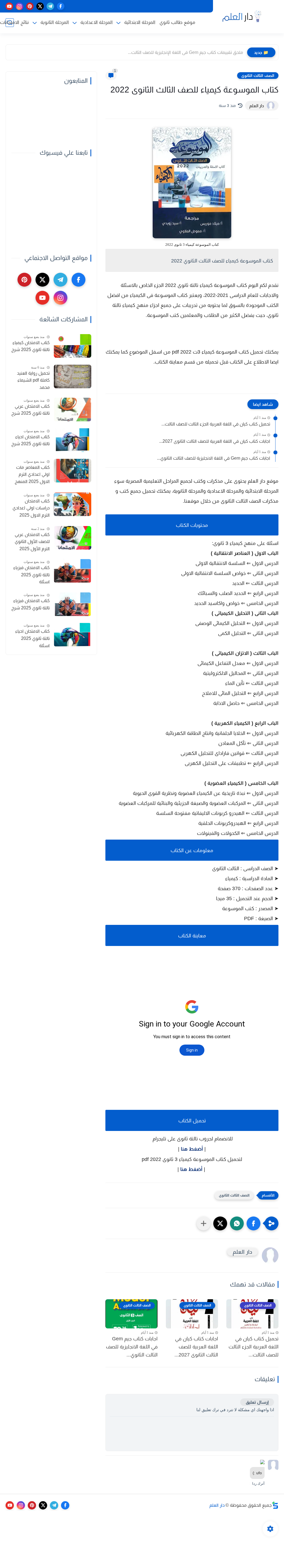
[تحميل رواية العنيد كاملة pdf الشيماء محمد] (72, 376)
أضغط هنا (192, 1149)
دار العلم (217, 1505)
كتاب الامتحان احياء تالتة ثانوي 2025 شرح (30, 440)
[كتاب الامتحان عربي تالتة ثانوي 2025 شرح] (72, 409)
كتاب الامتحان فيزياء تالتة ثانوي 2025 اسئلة (31, 574)
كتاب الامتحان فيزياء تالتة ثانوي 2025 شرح (30, 604)
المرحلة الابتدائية (139, 22)
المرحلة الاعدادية (96, 22)
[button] (253, 1223)
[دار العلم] (241, 16)
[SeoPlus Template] (275, 1505)
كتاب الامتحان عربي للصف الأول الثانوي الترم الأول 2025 (32, 541)
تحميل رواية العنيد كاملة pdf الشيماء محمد (33, 380)
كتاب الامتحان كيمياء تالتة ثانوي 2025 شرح (30, 346)
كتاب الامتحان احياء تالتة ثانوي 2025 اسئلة (32, 638)
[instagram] (19, 6)
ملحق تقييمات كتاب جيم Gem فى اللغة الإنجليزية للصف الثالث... (185, 52)
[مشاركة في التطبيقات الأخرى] (204, 1223)
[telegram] (50, 6)
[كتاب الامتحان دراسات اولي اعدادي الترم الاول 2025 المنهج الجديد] (72, 504)
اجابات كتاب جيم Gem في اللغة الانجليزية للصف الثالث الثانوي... (213, 458)
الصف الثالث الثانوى (257, 75)
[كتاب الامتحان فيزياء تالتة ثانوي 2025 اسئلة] (72, 571)
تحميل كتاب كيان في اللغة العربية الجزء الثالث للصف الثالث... (215, 424)
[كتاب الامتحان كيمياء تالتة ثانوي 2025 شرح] (72, 346)
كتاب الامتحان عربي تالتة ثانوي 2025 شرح (30, 410)
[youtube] (9, 6)
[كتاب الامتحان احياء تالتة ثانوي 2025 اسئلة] (72, 635)
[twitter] (40, 6)
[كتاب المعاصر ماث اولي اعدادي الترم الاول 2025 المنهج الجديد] (72, 470)
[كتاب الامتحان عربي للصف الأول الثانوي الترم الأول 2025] (72, 538)
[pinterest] (30, 6)
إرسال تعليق (257, 1402)
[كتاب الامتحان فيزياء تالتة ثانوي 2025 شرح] (72, 604)
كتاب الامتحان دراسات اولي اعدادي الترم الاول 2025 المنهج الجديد (31, 509)
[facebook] (60, 6)
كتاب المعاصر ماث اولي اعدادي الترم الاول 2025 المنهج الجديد (32, 475)
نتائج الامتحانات (14, 22)
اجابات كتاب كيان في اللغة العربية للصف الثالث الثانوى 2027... (214, 441)
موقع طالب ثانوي (177, 22)
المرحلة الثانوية (54, 22)
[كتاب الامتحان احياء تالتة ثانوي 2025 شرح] (72, 440)
